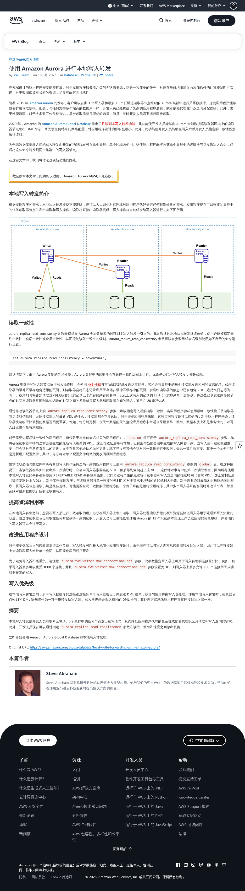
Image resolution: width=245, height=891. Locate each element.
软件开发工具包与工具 (144, 779)
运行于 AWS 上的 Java (144, 806)
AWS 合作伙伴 (84, 824)
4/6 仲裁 (94, 384)
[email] (224, 865)
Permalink (88, 75)
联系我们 (186, 769)
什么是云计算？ (32, 779)
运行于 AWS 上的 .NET (144, 788)
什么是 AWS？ (31, 769)
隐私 (22, 877)
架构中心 (80, 797)
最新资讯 (26, 815)
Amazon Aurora (41, 103)
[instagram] (193, 865)
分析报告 (80, 815)
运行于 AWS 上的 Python (146, 797)
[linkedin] (186, 865)
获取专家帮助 (189, 815)
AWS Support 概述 (194, 806)
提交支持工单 (189, 779)
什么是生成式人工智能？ (40, 788)
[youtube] (209, 865)
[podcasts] (216, 865)
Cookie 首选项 (61, 877)
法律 (182, 834)
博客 (23, 824)
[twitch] (201, 865)
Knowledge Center (194, 797)
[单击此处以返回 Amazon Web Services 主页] (16, 23)
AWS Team (21, 75)
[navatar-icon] (233, 6)
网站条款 (38, 877)
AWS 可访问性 (190, 824)
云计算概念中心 (32, 797)
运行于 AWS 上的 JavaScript (149, 824)
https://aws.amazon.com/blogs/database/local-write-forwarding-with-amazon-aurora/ (95, 647)
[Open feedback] (239, 445)
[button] (237, 5)
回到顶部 (119, 849)
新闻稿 (25, 834)
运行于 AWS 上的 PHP (144, 815)
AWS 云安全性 (31, 806)
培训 (76, 779)
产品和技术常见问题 (89, 806)
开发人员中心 (136, 769)
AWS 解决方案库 (86, 788)
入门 (76, 769)
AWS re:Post (188, 788)
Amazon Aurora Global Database (66, 124)
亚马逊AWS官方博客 (24, 60)
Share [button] (108, 75)
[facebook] (178, 865)
